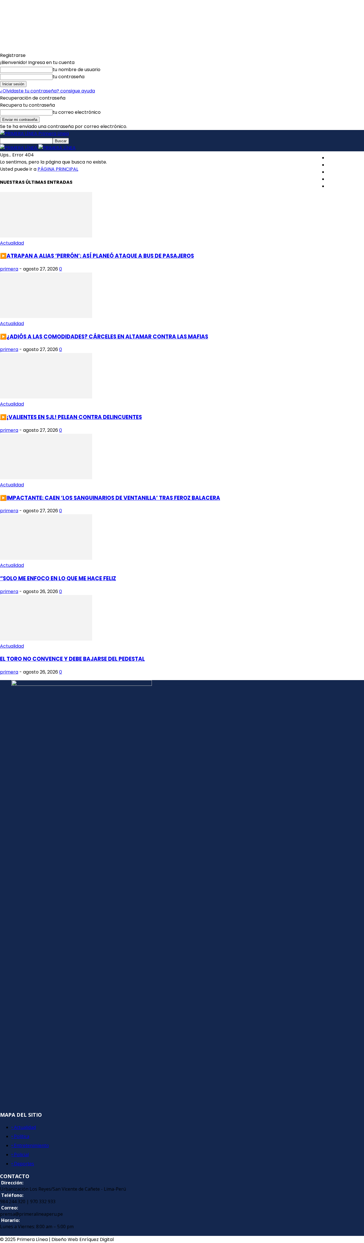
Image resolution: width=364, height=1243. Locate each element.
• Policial (20, 1154)
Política (335, 165)
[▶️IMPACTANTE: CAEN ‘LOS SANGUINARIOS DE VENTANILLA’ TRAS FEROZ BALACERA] (46, 477)
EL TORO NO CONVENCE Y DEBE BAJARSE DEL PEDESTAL (72, 659)
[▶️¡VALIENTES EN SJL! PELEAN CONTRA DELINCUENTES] (46, 397)
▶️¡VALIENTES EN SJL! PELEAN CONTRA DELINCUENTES (71, 417)
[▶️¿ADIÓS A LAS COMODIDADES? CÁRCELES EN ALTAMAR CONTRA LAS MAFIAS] (46, 316)
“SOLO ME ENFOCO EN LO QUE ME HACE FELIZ (58, 578)
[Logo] (19, 147)
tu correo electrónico (77, 112)
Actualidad (339, 157)
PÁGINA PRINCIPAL (58, 169)
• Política (20, 1136)
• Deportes (22, 1164)
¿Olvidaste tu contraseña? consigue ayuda (47, 91)
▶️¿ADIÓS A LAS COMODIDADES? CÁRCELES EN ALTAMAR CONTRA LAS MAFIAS (104, 336)
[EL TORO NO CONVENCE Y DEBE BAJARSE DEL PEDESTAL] (46, 639)
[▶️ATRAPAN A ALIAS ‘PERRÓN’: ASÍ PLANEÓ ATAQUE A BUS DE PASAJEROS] (46, 236)
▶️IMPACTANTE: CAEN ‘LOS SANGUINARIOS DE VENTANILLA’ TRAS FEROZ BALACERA (110, 498)
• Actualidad (23, 1127)
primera (9, 269)
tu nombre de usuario (76, 69)
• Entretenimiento (30, 1145)
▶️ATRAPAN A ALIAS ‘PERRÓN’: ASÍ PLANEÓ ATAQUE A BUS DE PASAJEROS (97, 256)
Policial (335, 179)
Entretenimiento (345, 172)
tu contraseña (68, 76)
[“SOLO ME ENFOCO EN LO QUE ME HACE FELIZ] (46, 558)
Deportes (338, 186)
